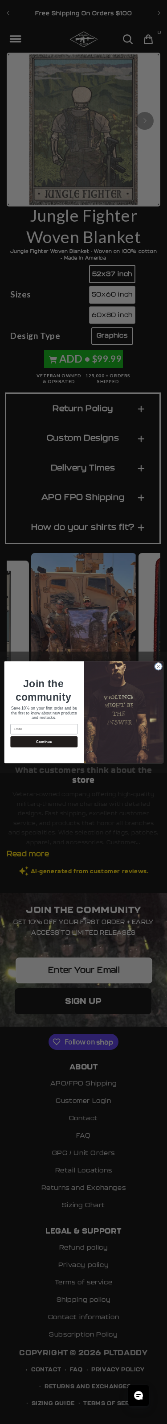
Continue (44, 741)
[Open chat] (138, 1395)
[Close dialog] (158, 666)
